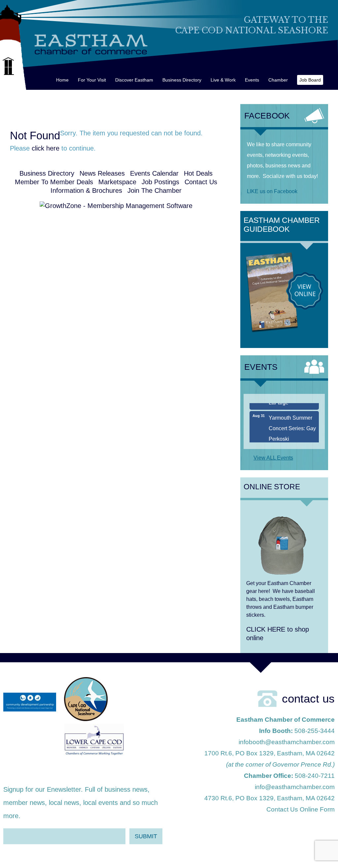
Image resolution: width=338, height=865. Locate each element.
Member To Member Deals (54, 182)
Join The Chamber (154, 190)
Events (252, 80)
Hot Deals (198, 173)
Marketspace (117, 182)
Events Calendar (154, 173)
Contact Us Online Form (300, 809)
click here (45, 148)
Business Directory (181, 80)
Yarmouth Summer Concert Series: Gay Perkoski (292, 421)
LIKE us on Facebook (272, 191)
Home (62, 80)
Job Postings (160, 182)
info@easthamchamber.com (295, 786)
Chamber (278, 80)
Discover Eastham (134, 80)
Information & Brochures (86, 190)
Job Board (310, 80)
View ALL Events (273, 458)
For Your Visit (92, 80)
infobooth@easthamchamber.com (287, 742)
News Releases (102, 173)
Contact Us (201, 182)
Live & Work (223, 80)
